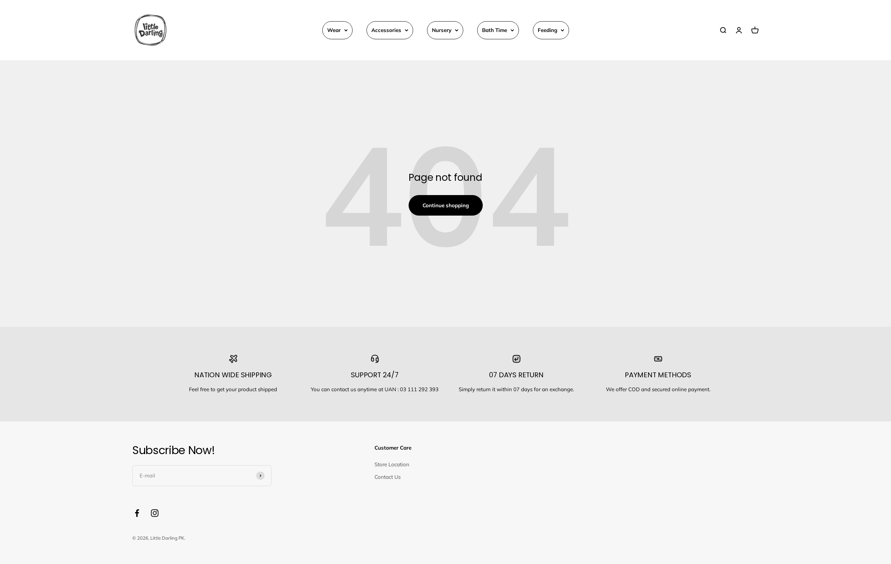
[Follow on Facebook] (137, 513)
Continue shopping (446, 205)
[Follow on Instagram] (154, 513)
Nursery (441, 30)
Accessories (386, 30)
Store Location (391, 464)
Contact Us (387, 477)
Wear (334, 30)
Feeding (547, 30)
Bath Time (494, 30)
